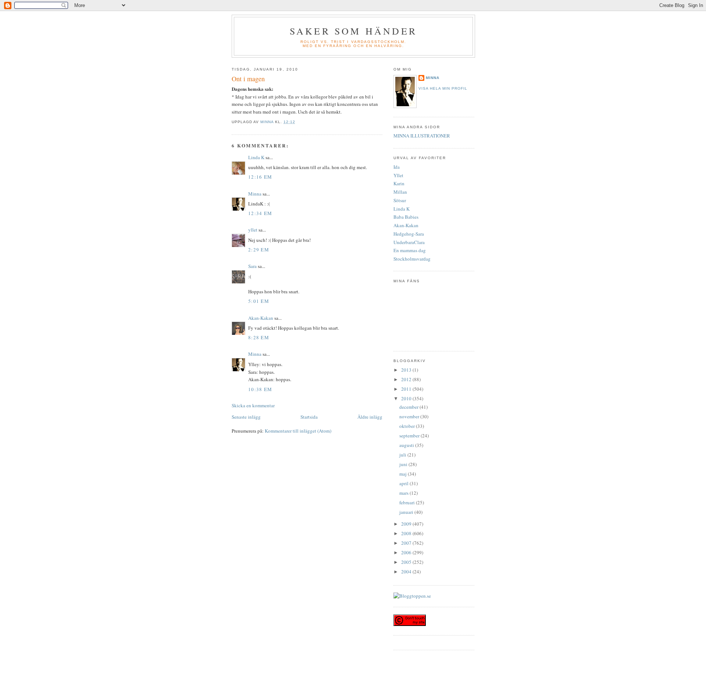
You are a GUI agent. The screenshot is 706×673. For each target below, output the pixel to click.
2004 (407, 571)
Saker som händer (353, 31)
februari (407, 502)
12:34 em (260, 213)
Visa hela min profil (442, 88)
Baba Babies (405, 217)
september (410, 435)
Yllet (398, 175)
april (404, 483)
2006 (407, 552)
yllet (252, 229)
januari (406, 512)
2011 (407, 389)
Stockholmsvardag (412, 258)
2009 (407, 523)
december (409, 407)
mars (404, 493)
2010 (407, 398)
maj (403, 473)
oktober (407, 426)
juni (404, 464)
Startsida (309, 417)
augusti (407, 445)
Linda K (256, 157)
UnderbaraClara (409, 242)
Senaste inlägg (246, 417)
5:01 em (258, 301)
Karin (398, 183)
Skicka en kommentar (253, 405)
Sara (252, 266)
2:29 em (258, 249)
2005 (407, 562)
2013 (407, 369)
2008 (407, 533)
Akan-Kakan (260, 318)
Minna (254, 193)
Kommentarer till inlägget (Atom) (298, 430)
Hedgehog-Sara (408, 233)
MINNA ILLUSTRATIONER (421, 135)
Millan (400, 192)
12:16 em (260, 176)
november (409, 416)
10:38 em (260, 389)
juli (403, 454)
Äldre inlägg (369, 417)
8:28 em (258, 337)
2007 (407, 543)
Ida (396, 167)
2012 (407, 379)
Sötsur (399, 200)
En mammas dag (409, 250)
